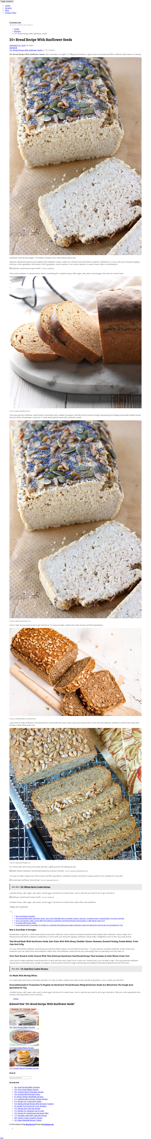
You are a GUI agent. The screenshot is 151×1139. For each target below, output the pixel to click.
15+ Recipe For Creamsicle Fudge (27, 1101)
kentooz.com (48, 1124)
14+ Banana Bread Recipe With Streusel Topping (34, 1103)
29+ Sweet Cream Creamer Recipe (28, 1118)
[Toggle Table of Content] (11, 912)
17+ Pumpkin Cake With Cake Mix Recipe (30, 1115)
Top (1, 1138)
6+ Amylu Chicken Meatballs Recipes (28, 1096)
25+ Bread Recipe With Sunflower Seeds (25, 50)
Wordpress (30, 1124)
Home (7, 5)
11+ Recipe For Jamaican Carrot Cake (29, 1111)
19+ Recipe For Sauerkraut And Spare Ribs (31, 1113)
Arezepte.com (15, 22)
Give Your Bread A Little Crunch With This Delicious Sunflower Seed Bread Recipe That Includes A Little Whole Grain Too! (60, 921)
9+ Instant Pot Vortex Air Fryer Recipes (30, 1106)
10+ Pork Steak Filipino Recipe (21, 1047)
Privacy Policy (10, 12)
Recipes (8, 8)
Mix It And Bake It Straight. (25, 916)
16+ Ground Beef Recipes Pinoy (27, 1094)
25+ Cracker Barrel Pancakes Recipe (24, 1068)
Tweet (15, 998)
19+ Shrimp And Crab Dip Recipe (27, 1108)
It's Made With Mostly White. (26, 923)
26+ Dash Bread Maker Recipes (22, 1027)
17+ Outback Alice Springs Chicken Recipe (31, 1099)
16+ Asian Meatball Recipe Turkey (28, 1120)
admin (11, 45)
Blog (7, 10)
